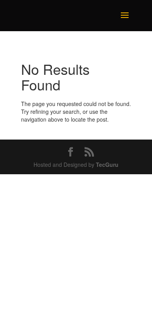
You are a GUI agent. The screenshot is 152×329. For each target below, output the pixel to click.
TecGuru (107, 164)
